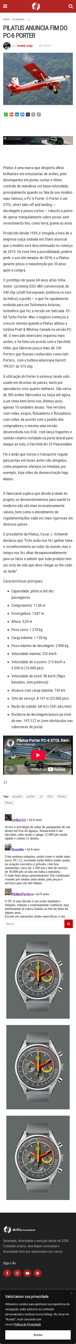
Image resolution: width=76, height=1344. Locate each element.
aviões (31, 796)
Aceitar (38, 1335)
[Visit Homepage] (36, 6)
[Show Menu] (5, 6)
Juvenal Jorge (25, 45)
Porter (9, 802)
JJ (29, 19)
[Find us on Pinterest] (38, 1273)
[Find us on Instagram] (17, 1273)
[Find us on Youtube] (27, 1273)
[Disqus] (38, 865)
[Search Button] (71, 6)
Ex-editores (18, 19)
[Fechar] (71, 1293)
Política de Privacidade (27, 1324)
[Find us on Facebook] (7, 1273)
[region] (38, 1317)
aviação (17, 796)
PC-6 (50, 796)
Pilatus (62, 796)
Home (6, 19)
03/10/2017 (45, 45)
